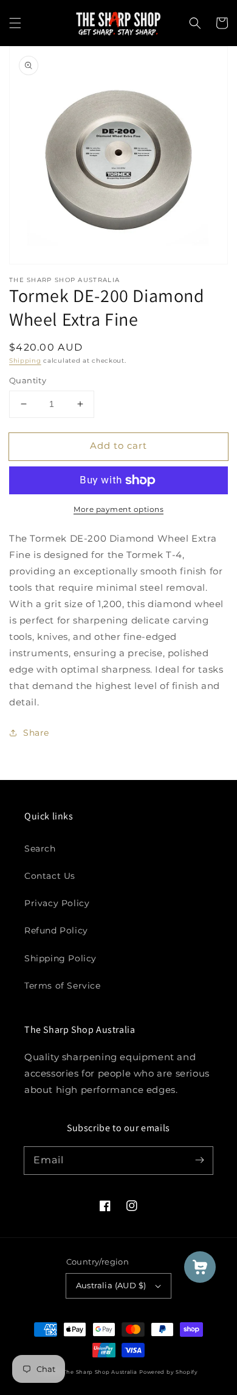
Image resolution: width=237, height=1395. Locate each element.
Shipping (25, 361)
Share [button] (36, 732)
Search (40, 848)
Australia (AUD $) (111, 1285)
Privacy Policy (56, 903)
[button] (15, 23)
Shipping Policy (60, 958)
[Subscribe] (199, 1160)
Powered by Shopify (168, 1372)
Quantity (27, 380)
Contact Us (49, 875)
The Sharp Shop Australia (100, 1372)
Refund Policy (56, 930)
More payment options (118, 509)
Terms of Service (62, 985)
